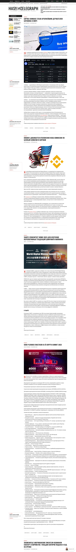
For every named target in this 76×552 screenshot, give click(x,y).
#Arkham (47, 127)
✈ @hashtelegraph (64, 3)
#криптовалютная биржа (39, 127)
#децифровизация (43, 3)
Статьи (22, 1)
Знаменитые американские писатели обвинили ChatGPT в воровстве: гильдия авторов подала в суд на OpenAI (45, 544)
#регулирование (44, 227)
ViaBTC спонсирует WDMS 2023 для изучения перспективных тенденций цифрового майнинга (43, 238)
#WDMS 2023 (27, 334)
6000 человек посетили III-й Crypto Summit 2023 (43, 344)
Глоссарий (28, 1)
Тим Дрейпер (44, 115)
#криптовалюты (49, 334)
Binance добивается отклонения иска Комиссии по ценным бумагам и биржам (44, 139)
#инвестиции (52, 127)
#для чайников (23, 3)
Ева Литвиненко (27, 142)
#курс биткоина (12, 3)
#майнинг (43, 334)
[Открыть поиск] (66, 1)
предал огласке (32, 211)
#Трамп (31, 3)
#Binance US (30, 227)
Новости (11, 1)
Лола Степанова (27, 347)
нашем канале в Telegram (50, 123)
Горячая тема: (46, 5)
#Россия (17, 3)
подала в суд (29, 196)
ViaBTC (25, 241)
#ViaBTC (32, 334)
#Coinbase (26, 127)
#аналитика (36, 3)
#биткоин (31, 127)
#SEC (25, 227)
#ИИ (28, 3)
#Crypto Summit (34, 532)
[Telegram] (62, 1)
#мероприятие (37, 334)
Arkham (45, 52)
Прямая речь (17, 1)
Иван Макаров (26, 23)
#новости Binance (37, 227)
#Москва (40, 532)
